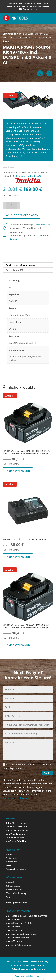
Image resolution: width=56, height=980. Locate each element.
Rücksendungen (14, 889)
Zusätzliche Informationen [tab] (20, 265)
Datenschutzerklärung (22, 969)
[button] (48, 96)
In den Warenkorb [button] (18, 471)
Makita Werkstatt (15, 930)
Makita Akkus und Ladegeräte (21, 933)
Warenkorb (11, 861)
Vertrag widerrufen (28, 976)
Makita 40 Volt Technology (19, 944)
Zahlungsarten (13, 885)
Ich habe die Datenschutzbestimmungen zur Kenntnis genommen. (27, 766)
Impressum (39, 969)
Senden (47, 773)
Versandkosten (42, 224)
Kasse (8, 865)
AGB (8, 896)
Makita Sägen (13, 919)
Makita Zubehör (14, 941)
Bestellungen (12, 858)
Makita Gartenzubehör (17, 937)
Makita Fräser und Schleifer (20, 923)
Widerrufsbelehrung (16, 893)
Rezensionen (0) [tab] (14, 270)
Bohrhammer (40, 915)
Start (5, 33)
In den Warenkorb (24, 215)
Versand (10, 882)
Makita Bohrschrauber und (19, 915)
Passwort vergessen (16, 868)
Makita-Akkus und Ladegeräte (23, 33)
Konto (9, 854)
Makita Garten (13, 926)
